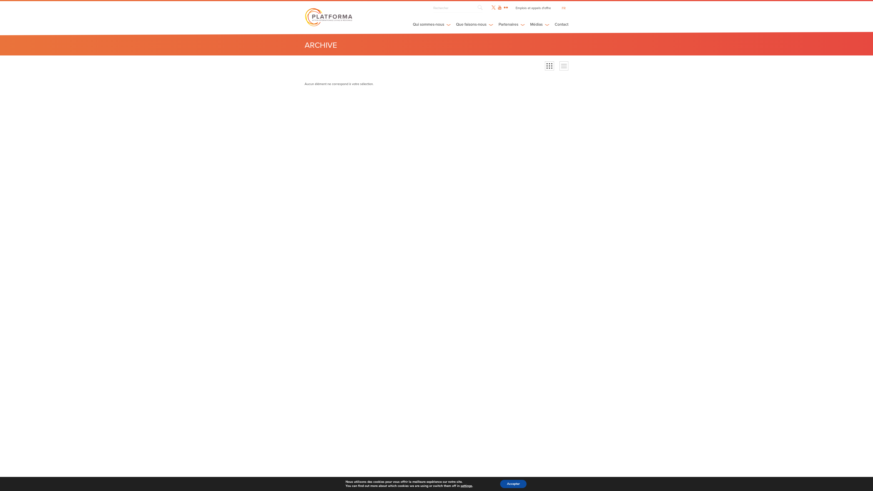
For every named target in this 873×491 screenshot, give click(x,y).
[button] (549, 65)
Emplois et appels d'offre (533, 8)
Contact (561, 24)
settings (466, 486)
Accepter (513, 484)
